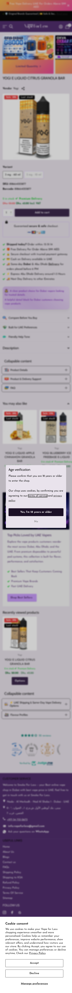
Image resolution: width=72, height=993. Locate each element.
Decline (34, 973)
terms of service (37, 496)
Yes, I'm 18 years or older (36, 512)
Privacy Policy (37, 953)
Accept (34, 963)
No (36, 521)
